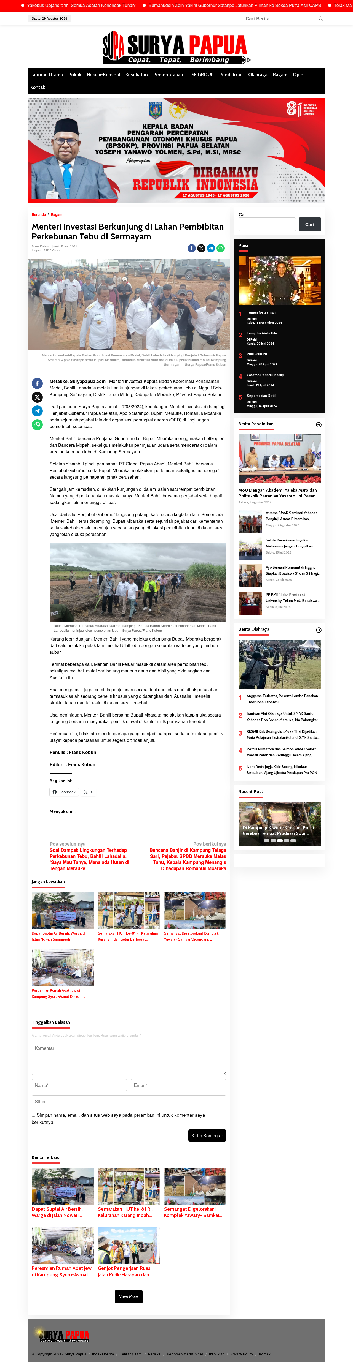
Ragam (36, 250)
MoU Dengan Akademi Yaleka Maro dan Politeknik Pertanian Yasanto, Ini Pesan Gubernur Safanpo (278, 493)
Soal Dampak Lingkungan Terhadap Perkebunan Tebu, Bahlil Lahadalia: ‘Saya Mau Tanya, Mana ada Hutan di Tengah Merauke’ (89, 856)
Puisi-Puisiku (257, 354)
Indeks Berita (103, 1354)
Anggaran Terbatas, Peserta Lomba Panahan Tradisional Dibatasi (282, 699)
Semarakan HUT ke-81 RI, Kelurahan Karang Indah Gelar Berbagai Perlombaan (128, 936)
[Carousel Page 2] (273, 840)
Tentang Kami (131, 1354)
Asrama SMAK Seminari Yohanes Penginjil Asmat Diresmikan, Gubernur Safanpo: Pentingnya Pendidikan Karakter (291, 516)
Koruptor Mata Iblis (262, 333)
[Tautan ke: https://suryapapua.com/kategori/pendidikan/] (318, 424)
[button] (320, 18)
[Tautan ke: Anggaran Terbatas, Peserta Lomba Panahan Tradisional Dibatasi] (280, 663)
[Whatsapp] (220, 248)
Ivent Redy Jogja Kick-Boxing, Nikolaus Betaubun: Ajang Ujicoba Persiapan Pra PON (282, 769)
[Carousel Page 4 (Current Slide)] (286, 840)
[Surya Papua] (176, 46)
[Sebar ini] (192, 248)
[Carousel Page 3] (280, 840)
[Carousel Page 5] (293, 840)
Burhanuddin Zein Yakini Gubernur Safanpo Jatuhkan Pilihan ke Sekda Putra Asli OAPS (197, 5)
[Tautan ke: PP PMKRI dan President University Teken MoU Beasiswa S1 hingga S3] (250, 602)
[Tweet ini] (201, 248)
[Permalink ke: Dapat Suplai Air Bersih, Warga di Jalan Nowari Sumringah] (63, 909)
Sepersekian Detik (261, 395)
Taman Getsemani (261, 312)
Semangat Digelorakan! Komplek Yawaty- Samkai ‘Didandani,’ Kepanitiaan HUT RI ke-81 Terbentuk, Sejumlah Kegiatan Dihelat (195, 936)
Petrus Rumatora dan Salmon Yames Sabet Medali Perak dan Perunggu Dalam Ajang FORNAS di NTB (281, 752)
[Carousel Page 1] (266, 840)
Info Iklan (216, 1354)
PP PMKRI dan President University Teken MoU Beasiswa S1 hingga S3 (293, 597)
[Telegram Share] (211, 248)
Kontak (265, 1354)
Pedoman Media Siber (185, 1354)
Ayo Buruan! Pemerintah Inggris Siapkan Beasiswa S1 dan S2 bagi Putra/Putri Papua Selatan (292, 570)
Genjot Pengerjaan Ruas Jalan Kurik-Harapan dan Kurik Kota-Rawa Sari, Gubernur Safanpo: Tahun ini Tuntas (126, 1271)
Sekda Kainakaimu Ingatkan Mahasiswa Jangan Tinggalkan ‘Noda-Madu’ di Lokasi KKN (289, 543)
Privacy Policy (241, 1354)
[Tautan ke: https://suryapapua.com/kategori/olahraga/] (318, 630)
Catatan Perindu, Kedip (265, 374)
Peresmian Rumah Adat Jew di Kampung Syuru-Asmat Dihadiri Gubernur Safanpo (57, 993)
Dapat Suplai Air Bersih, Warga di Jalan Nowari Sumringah (58, 936)
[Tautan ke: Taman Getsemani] (280, 280)
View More (128, 1296)
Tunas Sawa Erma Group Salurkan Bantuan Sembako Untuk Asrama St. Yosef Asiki (279, 831)
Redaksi (154, 1354)
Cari (243, 214)
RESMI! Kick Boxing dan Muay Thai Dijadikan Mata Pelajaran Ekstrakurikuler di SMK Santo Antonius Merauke (282, 734)
